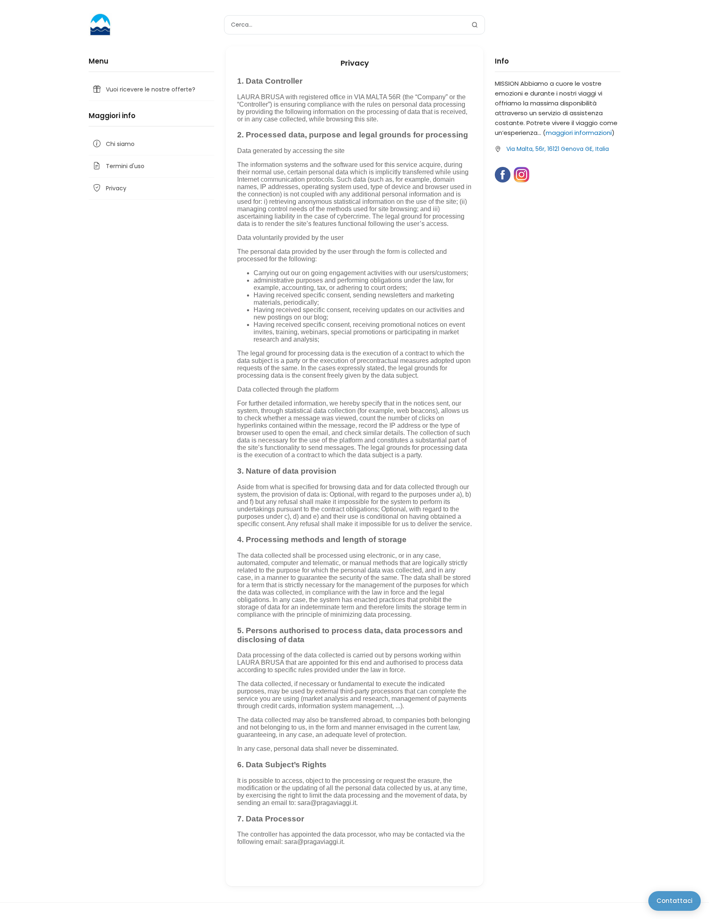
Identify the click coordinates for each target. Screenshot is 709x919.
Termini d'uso (125, 166)
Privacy (116, 188)
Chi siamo (120, 144)
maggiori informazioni (579, 132)
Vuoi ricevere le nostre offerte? (150, 89)
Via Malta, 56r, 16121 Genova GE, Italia (557, 149)
